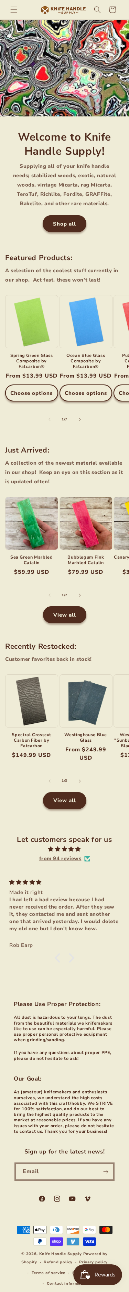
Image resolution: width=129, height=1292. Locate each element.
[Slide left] (49, 419)
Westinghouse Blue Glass (85, 737)
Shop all (64, 223)
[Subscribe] (105, 1171)
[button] (13, 9)
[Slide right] (79, 419)
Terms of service (48, 1272)
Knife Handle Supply (60, 1253)
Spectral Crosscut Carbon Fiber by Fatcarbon (31, 740)
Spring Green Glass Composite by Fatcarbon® (31, 361)
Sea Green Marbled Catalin (31, 560)
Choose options (31, 393)
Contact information (68, 1283)
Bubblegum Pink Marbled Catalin (85, 560)
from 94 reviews (60, 858)
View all (64, 614)
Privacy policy (93, 1262)
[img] (64, 849)
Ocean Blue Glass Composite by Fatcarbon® (85, 361)
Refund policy (58, 1262)
